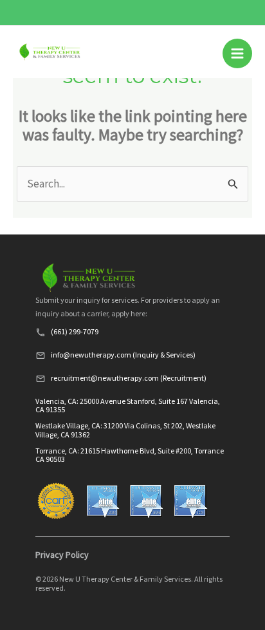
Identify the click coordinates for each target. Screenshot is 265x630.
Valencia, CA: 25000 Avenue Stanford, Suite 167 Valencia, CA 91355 (127, 405)
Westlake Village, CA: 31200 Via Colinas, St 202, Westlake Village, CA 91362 (125, 429)
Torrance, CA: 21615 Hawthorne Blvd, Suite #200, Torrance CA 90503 (129, 454)
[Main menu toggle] (237, 53)
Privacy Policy (62, 554)
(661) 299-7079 (74, 331)
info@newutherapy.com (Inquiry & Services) (123, 354)
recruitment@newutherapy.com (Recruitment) (128, 378)
